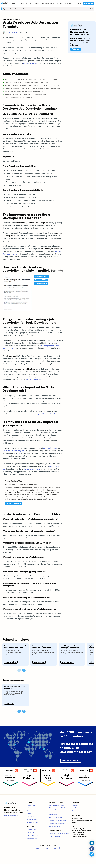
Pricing (29, 811)
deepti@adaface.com (11, 815)
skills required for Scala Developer (45, 414)
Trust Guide (57, 848)
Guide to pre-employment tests (59, 833)
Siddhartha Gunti (11, 32)
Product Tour (31, 805)
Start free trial (88, 3)
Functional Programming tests (14, 451)
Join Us (74, 808)
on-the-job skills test (33, 379)
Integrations (30, 816)
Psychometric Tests (33, 835)
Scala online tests (50, 448)
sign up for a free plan (31, 469)
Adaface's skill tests (30, 63)
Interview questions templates (58, 823)
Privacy (46, 848)
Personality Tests (32, 838)
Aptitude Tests (31, 829)
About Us (75, 805)
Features (29, 813)
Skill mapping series (55, 817)
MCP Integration (32, 819)
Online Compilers (54, 826)
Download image (41, 276)
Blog (73, 811)
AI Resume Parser (32, 822)
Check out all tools (55, 836)
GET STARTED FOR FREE (70, 761)
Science (29, 808)
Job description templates (57, 820)
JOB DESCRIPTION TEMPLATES (11, 19)
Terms (37, 848)
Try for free (76, 49)
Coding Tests (31, 832)
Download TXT (40, 283)
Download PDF (40, 280)
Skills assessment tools (56, 805)
